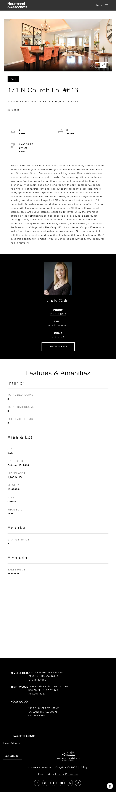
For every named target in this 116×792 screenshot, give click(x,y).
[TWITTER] (70, 783)
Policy (84, 767)
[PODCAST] (29, 783)
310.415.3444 (58, 313)
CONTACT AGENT (58, 346)
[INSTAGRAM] (37, 783)
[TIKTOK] (78, 783)
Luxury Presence (66, 774)
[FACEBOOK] (53, 783)
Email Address (11, 743)
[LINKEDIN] (45, 783)
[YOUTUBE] (62, 783)
